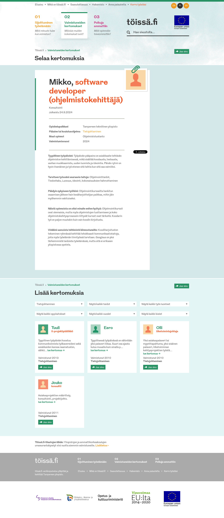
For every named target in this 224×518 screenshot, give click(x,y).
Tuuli (55, 328)
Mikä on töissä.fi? (56, 5)
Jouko (56, 383)
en (174, 6)
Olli (159, 328)
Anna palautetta (117, 5)
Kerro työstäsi (138, 5)
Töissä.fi (39, 50)
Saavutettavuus (79, 5)
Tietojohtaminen (92, 132)
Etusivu (39, 5)
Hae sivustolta (130, 32)
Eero (108, 328)
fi (180, 6)
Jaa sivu (183, 51)
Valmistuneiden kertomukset (64, 50)
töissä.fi (142, 22)
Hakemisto (98, 5)
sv (186, 6)
